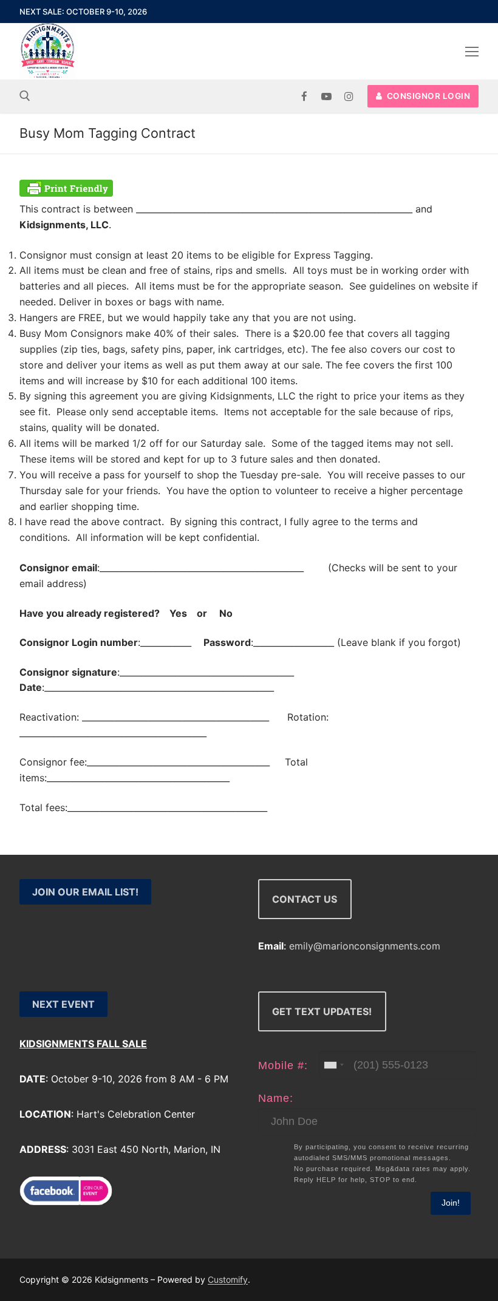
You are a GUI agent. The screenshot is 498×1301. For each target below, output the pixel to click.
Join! (451, 1203)
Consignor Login (427, 96)
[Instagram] (348, 96)
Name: (275, 1098)
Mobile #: (283, 1065)
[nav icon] (472, 51)
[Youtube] (326, 96)
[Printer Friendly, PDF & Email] (66, 193)
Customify (228, 1279)
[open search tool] (24, 95)
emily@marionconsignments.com (364, 946)
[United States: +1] (333, 1065)
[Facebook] (304, 96)
